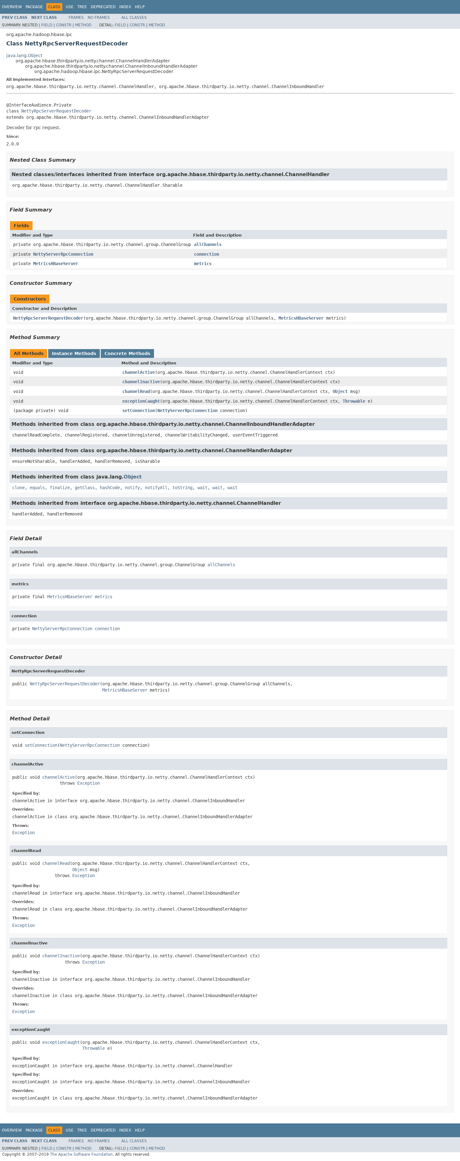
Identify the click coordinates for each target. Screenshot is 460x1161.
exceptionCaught (141, 401)
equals (37, 487)
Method (83, 25)
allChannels (208, 244)
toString (182, 487)
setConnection (138, 410)
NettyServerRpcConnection (63, 254)
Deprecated (103, 7)
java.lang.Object (24, 55)
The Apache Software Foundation (81, 1154)
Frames (76, 17)
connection (206, 254)
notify (132, 487)
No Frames (99, 17)
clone (18, 487)
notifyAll (156, 487)
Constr (63, 25)
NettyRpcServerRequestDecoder (56, 110)
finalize (60, 487)
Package (34, 7)
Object (340, 391)
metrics (203, 263)
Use (70, 7)
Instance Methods (74, 353)
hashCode (110, 487)
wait (202, 487)
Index (125, 7)
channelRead (136, 391)
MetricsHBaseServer (55, 263)
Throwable (354, 401)
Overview (12, 7)
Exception (88, 783)
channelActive (138, 372)
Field (46, 25)
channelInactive (141, 381)
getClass (85, 487)
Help (140, 7)
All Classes (134, 17)
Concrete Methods (127, 353)
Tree (82, 7)
